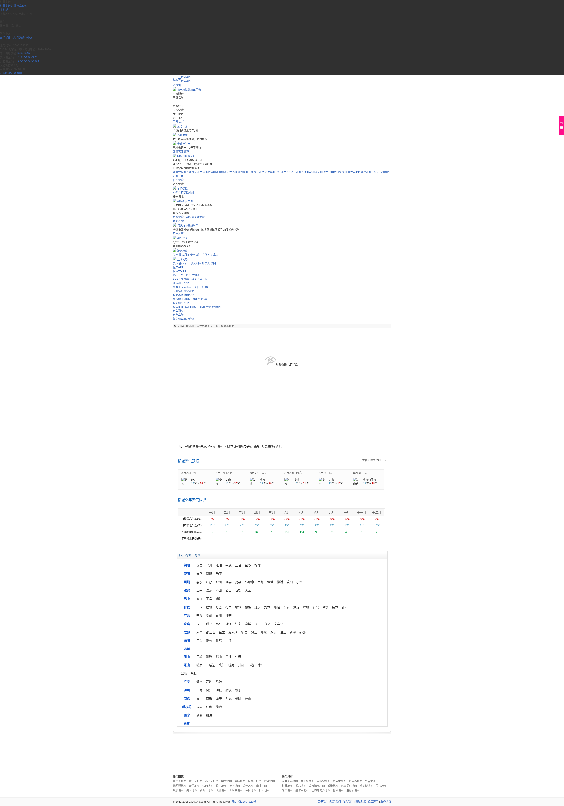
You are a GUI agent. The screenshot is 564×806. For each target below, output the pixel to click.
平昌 (209, 598)
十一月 (361, 512)
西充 (228, 698)
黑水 (199, 582)
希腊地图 (240, 781)
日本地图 (264, 790)
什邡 (219, 640)
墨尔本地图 (302, 790)
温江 (283, 632)
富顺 (184, 673)
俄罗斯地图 (179, 785)
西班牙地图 (211, 781)
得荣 (228, 607)
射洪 (209, 715)
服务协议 (385, 801)
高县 (219, 624)
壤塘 (270, 582)
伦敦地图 (338, 790)
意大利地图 (195, 781)
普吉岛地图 (355, 781)
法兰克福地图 (290, 781)
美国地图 (191, 790)
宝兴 (199, 590)
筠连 (228, 624)
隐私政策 (360, 801)
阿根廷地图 (254, 781)
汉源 (209, 590)
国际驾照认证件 (186, 156)
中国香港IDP (352, 172)
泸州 (187, 690)
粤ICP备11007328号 (243, 801)
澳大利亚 (184, 254)
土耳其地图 (236, 790)
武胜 (209, 682)
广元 (187, 615)
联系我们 (335, 801)
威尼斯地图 (366, 785)
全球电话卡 (183, 143)
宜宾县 (278, 624)
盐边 (219, 707)
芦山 (219, 590)
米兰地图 (287, 790)
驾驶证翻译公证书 (371, 172)
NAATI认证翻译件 (317, 172)
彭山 (219, 656)
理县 (228, 582)
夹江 (222, 665)
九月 (332, 512)
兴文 (267, 624)
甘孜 (187, 607)
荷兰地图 (194, 785)
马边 (251, 665)
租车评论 (182, 238)
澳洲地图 (221, 790)
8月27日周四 (224, 473)
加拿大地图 (179, 781)
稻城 (238, 607)
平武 (228, 565)
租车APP (178, 267)
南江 (199, 598)
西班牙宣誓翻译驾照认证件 (248, 172)
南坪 (261, 582)
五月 (272, 512)
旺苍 (228, 615)
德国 (207, 254)
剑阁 (209, 615)
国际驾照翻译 (181, 151)
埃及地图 (178, 790)
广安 (187, 682)
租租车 (177, 79)
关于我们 (323, 801)
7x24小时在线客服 (11, 73)
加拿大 (215, 254)
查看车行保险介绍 (183, 192)
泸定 (296, 607)
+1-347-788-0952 (27, 57)
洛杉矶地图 (353, 790)
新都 (302, 632)
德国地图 (221, 785)
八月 (317, 512)
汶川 (290, 582)
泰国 (192, 254)
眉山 (187, 656)
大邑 (199, 632)
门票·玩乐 (178, 122)
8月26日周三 (190, 473)
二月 (227, 512)
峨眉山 (201, 665)
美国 (175, 254)
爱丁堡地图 (307, 781)
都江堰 (210, 632)
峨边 (212, 665)
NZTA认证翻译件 (296, 172)
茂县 (238, 582)
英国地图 (234, 785)
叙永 (238, 690)
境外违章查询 (19, 5)
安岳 (199, 573)
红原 (209, 582)
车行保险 (182, 188)
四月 (257, 512)
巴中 (187, 598)
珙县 (209, 624)
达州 (187, 649)
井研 (241, 665)
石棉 (238, 590)
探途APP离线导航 (187, 225)
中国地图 (226, 781)
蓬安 (219, 698)
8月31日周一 (362, 473)
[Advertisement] (282, 751)
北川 (209, 565)
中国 (215, 326)
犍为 (231, 665)
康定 (277, 607)
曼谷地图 (370, 781)
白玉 (199, 607)
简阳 (209, 573)
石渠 (316, 607)
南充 (187, 698)
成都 (187, 632)
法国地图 (207, 785)
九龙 (267, 607)
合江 (209, 690)
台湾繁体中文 (8, 37)
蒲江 (254, 632)
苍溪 (199, 615)
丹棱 (199, 656)
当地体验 (182, 135)
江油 (219, 565)
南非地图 (261, 785)
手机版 (4, 9)
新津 (293, 632)
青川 (219, 615)
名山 (228, 590)
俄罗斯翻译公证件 (275, 172)
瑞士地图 (248, 785)
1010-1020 (23, 53)
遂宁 (187, 715)
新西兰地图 (206, 790)
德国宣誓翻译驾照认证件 (187, 172)
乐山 (187, 665)
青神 (228, 656)
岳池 (219, 682)
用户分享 (178, 233)
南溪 (248, 624)
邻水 (199, 682)
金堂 (222, 632)
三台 (238, 565)
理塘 (306, 607)
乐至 (219, 573)
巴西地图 (269, 781)
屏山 (257, 624)
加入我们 (348, 801)
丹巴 (219, 607)
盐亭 (248, 565)
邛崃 (264, 632)
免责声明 (373, 801)
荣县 (194, 673)
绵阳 (187, 565)
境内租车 (186, 81)
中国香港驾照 (336, 172)
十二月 (376, 512)
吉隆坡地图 (323, 781)
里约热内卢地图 (321, 790)
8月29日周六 (293, 473)
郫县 (244, 632)
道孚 (257, 607)
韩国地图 (250, 790)
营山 (248, 698)
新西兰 (200, 254)
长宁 (199, 624)
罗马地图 (381, 785)
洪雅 (209, 656)
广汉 (199, 640)
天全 (248, 590)
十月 (347, 512)
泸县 (219, 690)
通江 (219, 598)
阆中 (199, 698)
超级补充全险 (185, 201)
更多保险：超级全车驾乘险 (189, 217)
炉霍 (287, 607)
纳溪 (228, 690)
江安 (238, 624)
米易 (199, 707)
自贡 (187, 723)
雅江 (345, 607)
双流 (273, 632)
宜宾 (187, 624)
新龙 (335, 607)
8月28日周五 (259, 473)
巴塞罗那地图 (349, 785)
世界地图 (204, 326)
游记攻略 (182, 250)
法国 (213, 263)
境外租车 (186, 77)
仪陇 (238, 698)
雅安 (187, 590)
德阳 (187, 640)
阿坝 (187, 582)
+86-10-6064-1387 (28, 61)
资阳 (187, 573)
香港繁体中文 (24, 37)
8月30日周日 (327, 473)
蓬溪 (199, 715)
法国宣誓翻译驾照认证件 (217, 172)
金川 (219, 582)
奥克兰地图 (339, 781)
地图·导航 (178, 221)
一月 (212, 512)
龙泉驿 (233, 632)
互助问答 (182, 259)
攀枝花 (186, 707)
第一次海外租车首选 (189, 89)
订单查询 (5, 5)
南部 (209, 698)
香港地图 (333, 785)
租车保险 (178, 180)
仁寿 (238, 656)
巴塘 (209, 607)
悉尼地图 (300, 785)
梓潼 (257, 565)
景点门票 (182, 126)
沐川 (261, 665)
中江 (228, 640)
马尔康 (249, 582)
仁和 (209, 707)
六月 (287, 512)
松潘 (280, 582)
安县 (199, 565)
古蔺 (199, 690)
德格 (248, 607)
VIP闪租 (177, 85)
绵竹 (209, 640)
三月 (242, 512)
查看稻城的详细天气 (374, 460)
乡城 (325, 607)
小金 (299, 582)
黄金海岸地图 (317, 785)
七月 (302, 512)
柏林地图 (287, 785)
